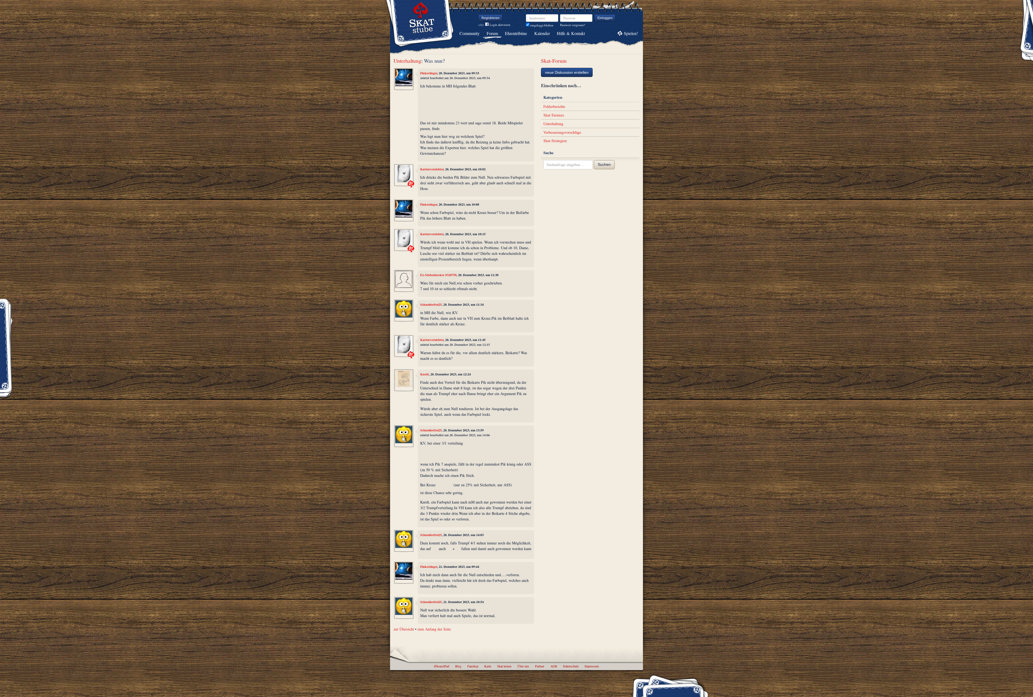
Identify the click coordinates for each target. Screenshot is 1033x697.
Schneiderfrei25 (431, 304)
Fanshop (472, 666)
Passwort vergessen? (572, 25)
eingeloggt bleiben (541, 25)
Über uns (523, 666)
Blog (458, 666)
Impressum (592, 666)
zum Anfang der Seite (434, 629)
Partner (539, 666)
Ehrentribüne (516, 33)
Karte (487, 666)
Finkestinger (428, 73)
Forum (492, 33)
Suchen (604, 164)
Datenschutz (571, 666)
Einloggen (605, 18)
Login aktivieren (500, 25)
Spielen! (631, 33)
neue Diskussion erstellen (567, 72)
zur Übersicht (404, 629)
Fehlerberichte (554, 106)
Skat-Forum (554, 60)
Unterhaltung (407, 60)
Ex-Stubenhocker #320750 (438, 275)
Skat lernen (504, 666)
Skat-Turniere (553, 115)
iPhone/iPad (441, 666)
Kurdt (424, 374)
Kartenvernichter (432, 169)
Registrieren (491, 18)
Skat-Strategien (555, 140)
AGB (553, 666)
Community (469, 33)
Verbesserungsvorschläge (562, 132)
